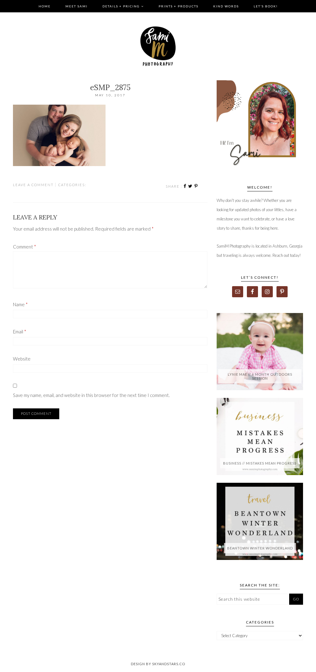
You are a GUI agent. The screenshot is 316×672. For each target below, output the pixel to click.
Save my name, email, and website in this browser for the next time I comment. (91, 395)
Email (19, 331)
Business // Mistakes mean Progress (260, 463)
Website (22, 358)
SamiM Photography (158, 46)
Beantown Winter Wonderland (260, 548)
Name (20, 304)
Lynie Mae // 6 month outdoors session (260, 376)
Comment (24, 246)
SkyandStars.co (168, 664)
